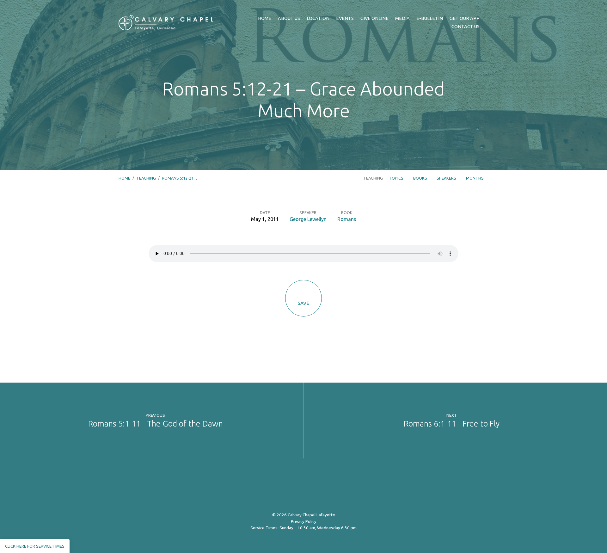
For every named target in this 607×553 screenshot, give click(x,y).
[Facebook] (281, 488)
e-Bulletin (429, 18)
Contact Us (465, 26)
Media (402, 18)
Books (420, 178)
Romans (346, 219)
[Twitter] (296, 488)
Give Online (374, 18)
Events (345, 18)
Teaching (146, 178)
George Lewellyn (308, 219)
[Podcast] (326, 488)
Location (318, 18)
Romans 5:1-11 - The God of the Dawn (155, 423)
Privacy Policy (303, 521)
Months (475, 178)
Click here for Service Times (34, 546)
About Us (289, 18)
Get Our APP (465, 18)
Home (264, 18)
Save (303, 303)
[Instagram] (311, 488)
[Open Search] (486, 22)
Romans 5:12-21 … (180, 178)
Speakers (447, 178)
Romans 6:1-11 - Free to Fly (452, 423)
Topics (396, 178)
